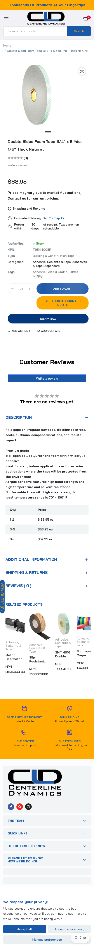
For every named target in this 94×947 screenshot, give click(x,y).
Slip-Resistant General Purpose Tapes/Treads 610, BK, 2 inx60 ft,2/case (40, 659)
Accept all (24, 929)
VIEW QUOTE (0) (2, 597)
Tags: (11, 272)
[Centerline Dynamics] (46, 19)
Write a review (17, 165)
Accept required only (69, 929)
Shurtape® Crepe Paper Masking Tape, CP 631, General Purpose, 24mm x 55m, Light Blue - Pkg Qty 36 (85, 653)
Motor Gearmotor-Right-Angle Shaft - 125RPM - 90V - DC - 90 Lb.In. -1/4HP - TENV (14, 657)
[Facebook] (11, 806)
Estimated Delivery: (28, 218)
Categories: (16, 262)
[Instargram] (28, 806)
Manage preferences (47, 940)
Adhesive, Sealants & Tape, (52, 262)
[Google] (19, 806)
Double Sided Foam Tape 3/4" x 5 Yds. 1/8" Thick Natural (45, 145)
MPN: (11, 250)
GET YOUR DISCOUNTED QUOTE (62, 303)
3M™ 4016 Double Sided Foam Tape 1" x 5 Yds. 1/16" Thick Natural (63, 654)
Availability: (16, 243)
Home (7, 45)
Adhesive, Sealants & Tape (13, 645)
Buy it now (48, 319)
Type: (12, 256)
